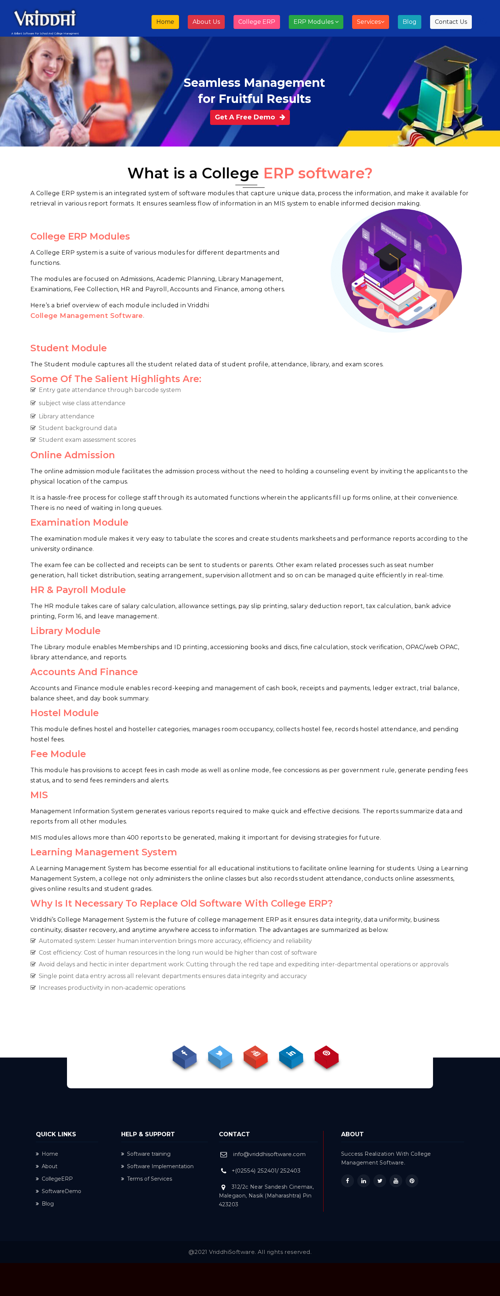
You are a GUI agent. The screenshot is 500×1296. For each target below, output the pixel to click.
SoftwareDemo (61, 1191)
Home (167, 21)
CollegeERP (57, 1178)
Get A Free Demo (246, 117)
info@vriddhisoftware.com (269, 1154)
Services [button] (369, 21)
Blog (410, 21)
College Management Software (86, 316)
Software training (149, 1154)
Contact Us (451, 21)
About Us (206, 21)
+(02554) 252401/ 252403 (266, 1170)
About (49, 1166)
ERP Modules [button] (314, 21)
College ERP (256, 21)
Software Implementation (160, 1166)
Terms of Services (149, 1178)
